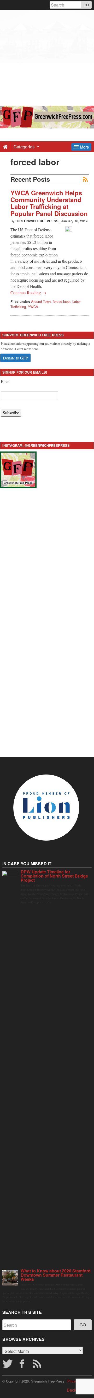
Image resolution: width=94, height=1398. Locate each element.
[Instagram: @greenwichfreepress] (18, 469)
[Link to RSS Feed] (38, 1365)
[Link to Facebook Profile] (22, 1365)
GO (86, 4)
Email (5, 381)
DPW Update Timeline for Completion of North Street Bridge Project (54, 876)
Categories (25, 146)
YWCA (33, 306)
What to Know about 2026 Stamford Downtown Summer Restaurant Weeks (56, 1275)
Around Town (41, 301)
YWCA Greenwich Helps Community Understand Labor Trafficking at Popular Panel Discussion (49, 203)
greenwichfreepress (37, 220)
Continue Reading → (28, 292)
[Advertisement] (47, 57)
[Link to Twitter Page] (7, 1365)
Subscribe (11, 412)
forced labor (61, 301)
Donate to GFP (15, 358)
